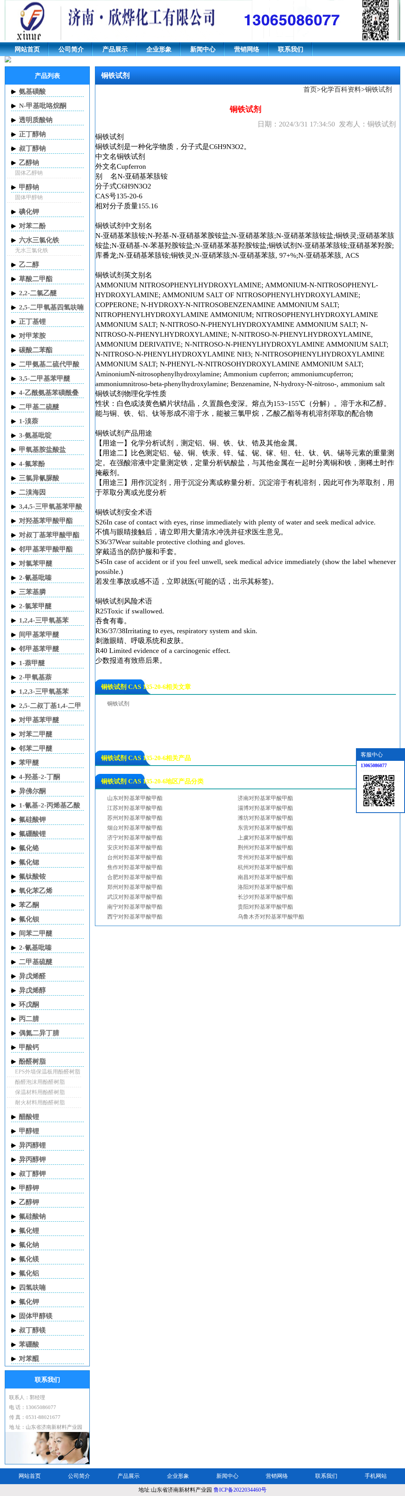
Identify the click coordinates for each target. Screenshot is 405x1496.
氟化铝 (29, 1273)
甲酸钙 (29, 1047)
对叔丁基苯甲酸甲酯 (49, 535)
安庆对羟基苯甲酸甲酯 (135, 848)
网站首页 (27, 49)
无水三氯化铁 (31, 250)
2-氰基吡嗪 (35, 577)
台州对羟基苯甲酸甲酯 (135, 857)
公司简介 (71, 49)
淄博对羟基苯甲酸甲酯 (265, 808)
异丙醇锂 (32, 1145)
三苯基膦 (32, 592)
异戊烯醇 (32, 990)
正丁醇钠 (32, 134)
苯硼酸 (29, 1344)
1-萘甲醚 (32, 663)
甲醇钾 (29, 1188)
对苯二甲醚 (36, 734)
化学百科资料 (341, 89)
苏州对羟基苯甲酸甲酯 (135, 818)
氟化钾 (29, 1301)
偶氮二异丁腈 (39, 1033)
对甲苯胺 (32, 336)
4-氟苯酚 (32, 464)
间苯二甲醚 (36, 933)
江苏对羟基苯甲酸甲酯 (135, 808)
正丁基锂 (32, 321)
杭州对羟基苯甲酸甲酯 (265, 867)
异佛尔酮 (32, 791)
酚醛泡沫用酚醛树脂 (40, 1082)
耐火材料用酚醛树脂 (40, 1102)
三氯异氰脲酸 (39, 478)
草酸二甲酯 (36, 279)
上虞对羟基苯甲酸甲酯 (265, 838)
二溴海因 (32, 492)
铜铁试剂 (109, 137)
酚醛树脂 (32, 1061)
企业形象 (159, 49)
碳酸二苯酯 (36, 350)
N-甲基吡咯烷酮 (42, 105)
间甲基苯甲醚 (39, 634)
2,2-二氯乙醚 (38, 293)
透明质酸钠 (36, 120)
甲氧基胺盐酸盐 (42, 449)
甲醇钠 (29, 187)
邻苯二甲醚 (36, 748)
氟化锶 (29, 862)
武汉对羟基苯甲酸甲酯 (135, 897)
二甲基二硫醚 (39, 407)
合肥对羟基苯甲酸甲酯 (135, 877)
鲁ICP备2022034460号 (240, 1490)
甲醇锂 (29, 1131)
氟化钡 (29, 919)
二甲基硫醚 (36, 962)
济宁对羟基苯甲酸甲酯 (135, 838)
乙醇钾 (29, 1202)
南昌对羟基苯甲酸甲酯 (265, 877)
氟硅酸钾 (32, 819)
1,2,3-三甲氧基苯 (44, 691)
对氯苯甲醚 (36, 563)
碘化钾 (29, 211)
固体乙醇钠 (29, 173)
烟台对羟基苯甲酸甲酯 (135, 828)
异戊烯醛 (32, 976)
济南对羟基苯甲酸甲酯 (265, 798)
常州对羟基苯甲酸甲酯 (265, 857)
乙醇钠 (29, 162)
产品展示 (115, 49)
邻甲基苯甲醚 (39, 649)
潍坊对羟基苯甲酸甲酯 (265, 818)
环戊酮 (29, 1004)
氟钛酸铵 (32, 876)
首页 (310, 89)
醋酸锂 (29, 1117)
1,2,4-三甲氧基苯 (44, 620)
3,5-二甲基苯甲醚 (44, 378)
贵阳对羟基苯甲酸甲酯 (265, 907)
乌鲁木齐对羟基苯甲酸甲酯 (271, 917)
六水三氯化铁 (39, 240)
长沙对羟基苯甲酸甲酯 (265, 897)
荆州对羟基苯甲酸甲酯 (265, 848)
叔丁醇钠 (32, 148)
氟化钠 (29, 1245)
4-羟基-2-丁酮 (39, 777)
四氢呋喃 (32, 1287)
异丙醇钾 (32, 1159)
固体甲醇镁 (36, 1316)
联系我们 (290, 49)
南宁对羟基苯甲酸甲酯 (135, 907)
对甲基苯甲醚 (39, 720)
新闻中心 (203, 49)
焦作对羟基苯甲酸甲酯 (135, 867)
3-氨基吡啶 (35, 435)
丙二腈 (29, 1018)
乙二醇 (29, 264)
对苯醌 (29, 1358)
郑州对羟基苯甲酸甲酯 (135, 887)
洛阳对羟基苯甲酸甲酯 (265, 887)
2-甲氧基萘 (35, 677)
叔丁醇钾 (32, 1173)
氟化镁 (29, 1259)
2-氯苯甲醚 (35, 606)
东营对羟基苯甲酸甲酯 (265, 828)
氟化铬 (29, 848)
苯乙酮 (29, 905)
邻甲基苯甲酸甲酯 (46, 549)
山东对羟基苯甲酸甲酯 (135, 798)
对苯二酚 (32, 226)
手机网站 (376, 1476)
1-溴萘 (28, 421)
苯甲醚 (29, 762)
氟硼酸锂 (32, 834)
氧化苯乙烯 (36, 890)
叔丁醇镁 (32, 1330)
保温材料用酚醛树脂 (40, 1092)
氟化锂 (29, 1230)
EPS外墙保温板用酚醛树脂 (47, 1072)
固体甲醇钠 (29, 197)
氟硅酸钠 (32, 1216)
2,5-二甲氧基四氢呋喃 (51, 307)
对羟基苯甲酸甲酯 (46, 520)
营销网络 (246, 49)
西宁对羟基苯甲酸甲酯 (135, 917)
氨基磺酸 (32, 91)
